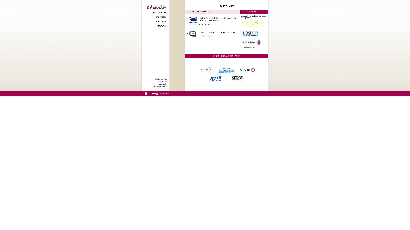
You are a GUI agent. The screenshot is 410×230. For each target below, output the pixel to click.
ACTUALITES (161, 26)
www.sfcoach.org (205, 24)
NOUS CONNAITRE (159, 13)
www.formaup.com (249, 47)
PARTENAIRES (161, 22)
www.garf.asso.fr (205, 36)
